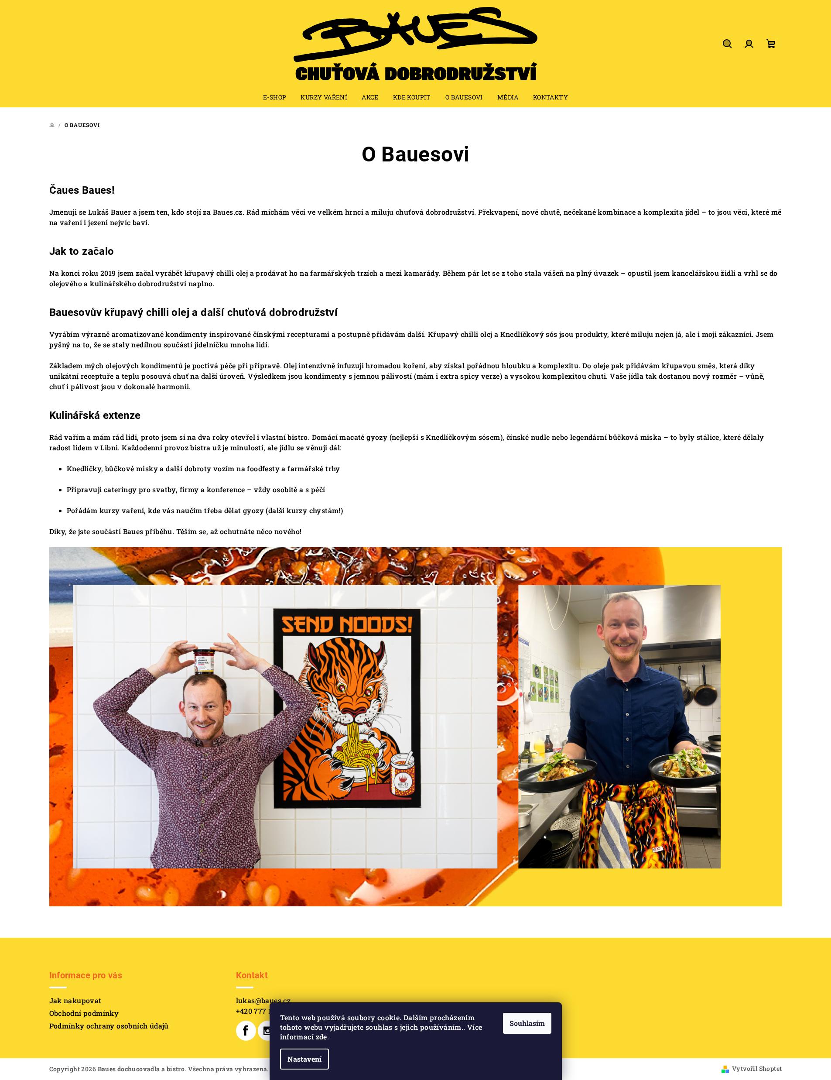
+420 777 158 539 (265, 1010)
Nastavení (304, 1058)
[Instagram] (268, 1031)
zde (321, 1036)
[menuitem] (274, 97)
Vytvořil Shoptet (757, 1068)
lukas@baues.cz (263, 1000)
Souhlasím (527, 1023)
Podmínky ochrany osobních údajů (109, 1025)
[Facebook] (246, 1031)
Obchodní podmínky (84, 1013)
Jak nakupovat (75, 1000)
